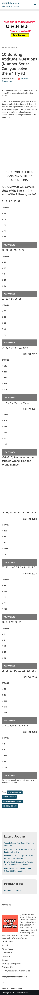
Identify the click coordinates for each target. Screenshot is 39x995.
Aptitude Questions (14, 792)
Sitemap (5, 960)
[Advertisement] (19, 146)
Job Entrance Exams (10, 806)
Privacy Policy (7, 949)
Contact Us (6, 956)
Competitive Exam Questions (12, 801)
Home (4, 47)
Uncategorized (13, 47)
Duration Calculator (12, 890)
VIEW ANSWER (9, 245)
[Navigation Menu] (34, 4)
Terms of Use (7, 953)
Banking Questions (9, 797)
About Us (5, 945)
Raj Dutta (24, 78)
